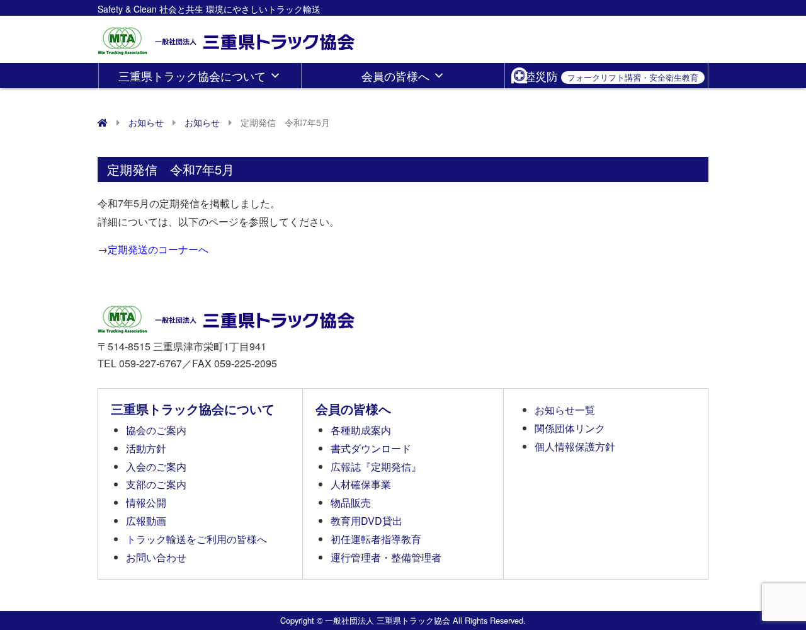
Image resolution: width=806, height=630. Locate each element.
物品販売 (351, 502)
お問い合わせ (156, 557)
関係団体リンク (570, 428)
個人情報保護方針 (575, 446)
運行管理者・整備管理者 (386, 557)
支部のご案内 (156, 484)
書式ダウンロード (371, 448)
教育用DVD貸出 (366, 520)
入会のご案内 (156, 466)
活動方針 (146, 448)
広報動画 (146, 520)
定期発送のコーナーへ (158, 249)
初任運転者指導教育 (376, 539)
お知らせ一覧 (565, 410)
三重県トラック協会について (192, 75)
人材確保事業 (361, 484)
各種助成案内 (361, 430)
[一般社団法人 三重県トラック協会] (227, 37)
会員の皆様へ (395, 75)
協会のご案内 (156, 430)
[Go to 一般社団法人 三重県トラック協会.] (103, 122)
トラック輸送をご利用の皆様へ (196, 539)
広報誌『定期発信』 (376, 466)
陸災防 (611, 75)
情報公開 (146, 502)
